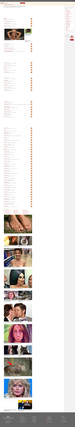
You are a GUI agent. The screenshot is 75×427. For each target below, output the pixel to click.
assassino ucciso (68, 10)
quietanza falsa (6, 80)
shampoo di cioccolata (16, 211)
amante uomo (67, 20)
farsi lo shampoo (34, 416)
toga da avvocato (68, 25)
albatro (66, 29)
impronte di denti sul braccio (69, 18)
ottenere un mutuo (6, 182)
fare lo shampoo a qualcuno (26, 211)
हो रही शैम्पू (63, 416)
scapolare (67, 28)
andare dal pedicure (68, 9)
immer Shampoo (49, 416)
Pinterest (25, 419)
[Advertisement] (18, 13)
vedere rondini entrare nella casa (69, 16)
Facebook (20, 419)
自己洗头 (48, 420)
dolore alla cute (67, 19)
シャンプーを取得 (64, 420)
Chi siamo (8, 419)
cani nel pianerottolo (68, 24)
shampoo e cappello (7, 211)
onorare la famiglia (68, 27)
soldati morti (67, 15)
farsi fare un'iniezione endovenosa (8, 50)
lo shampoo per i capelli (7, 213)
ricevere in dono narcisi (7, 106)
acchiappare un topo (68, 11)
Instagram (23, 419)
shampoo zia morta (25, 212)
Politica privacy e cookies (22, 420)
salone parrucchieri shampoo (8, 212)
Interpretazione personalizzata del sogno (8, 4)
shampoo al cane (16, 212)
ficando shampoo (34, 420)
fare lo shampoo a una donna (26, 213)
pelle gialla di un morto (68, 23)
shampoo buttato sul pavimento (17, 213)
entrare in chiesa (67, 14)
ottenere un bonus (6, 132)
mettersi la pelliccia (6, 165)
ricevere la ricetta (6, 198)
